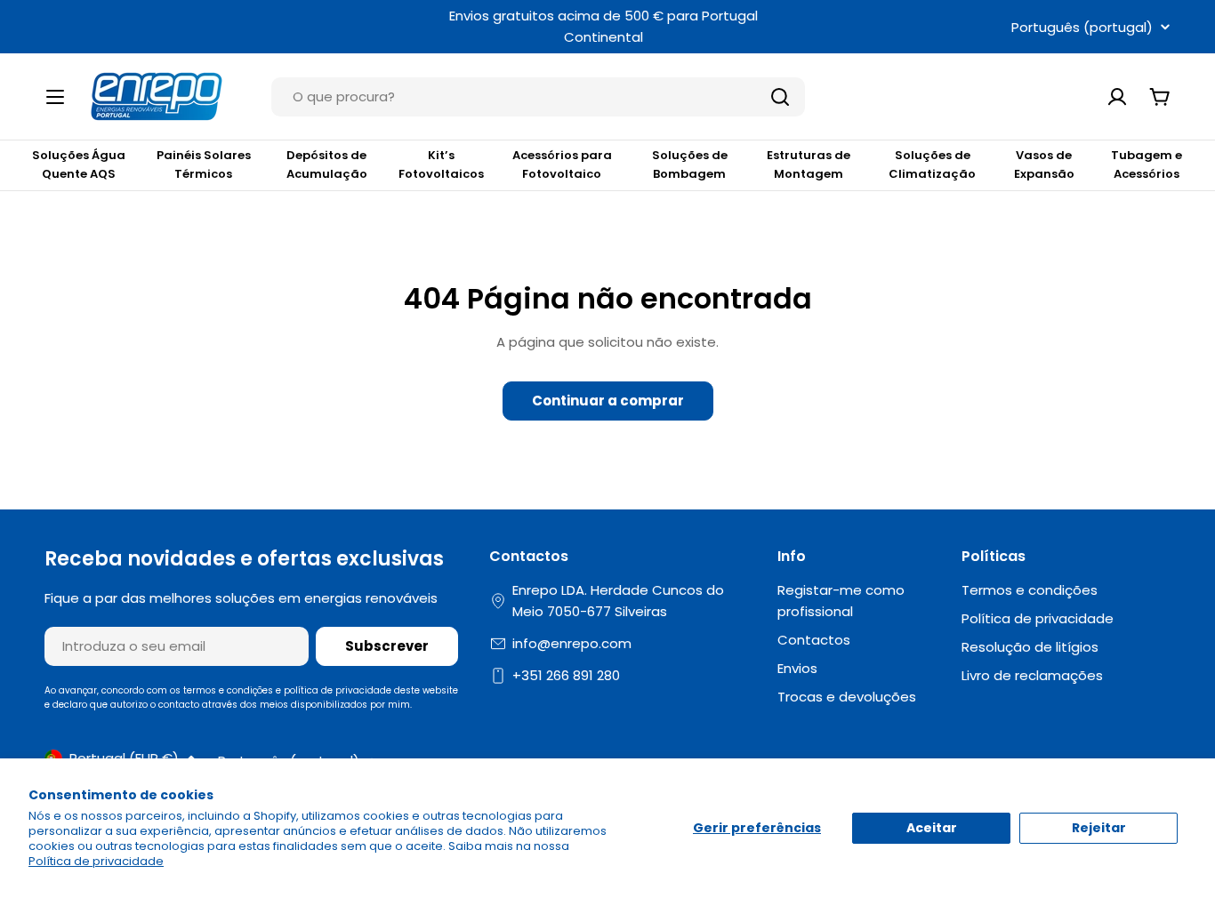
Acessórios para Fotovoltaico (562, 164)
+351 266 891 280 (566, 675)
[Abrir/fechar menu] (55, 97)
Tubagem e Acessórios (1146, 164)
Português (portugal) (1082, 27)
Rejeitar (1099, 828)
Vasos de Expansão (1044, 164)
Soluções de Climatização (932, 164)
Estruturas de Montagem (808, 164)
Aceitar (931, 828)
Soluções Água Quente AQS (78, 164)
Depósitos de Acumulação (326, 164)
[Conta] (1117, 97)
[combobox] (538, 96)
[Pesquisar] (780, 97)
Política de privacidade (96, 861)
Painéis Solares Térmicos (204, 164)
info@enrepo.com (572, 643)
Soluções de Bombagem (690, 164)
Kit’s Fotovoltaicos (441, 164)
